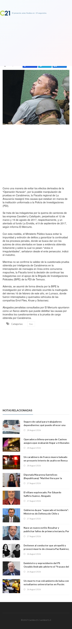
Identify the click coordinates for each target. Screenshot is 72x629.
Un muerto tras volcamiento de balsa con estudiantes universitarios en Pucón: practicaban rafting (46, 584)
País (31, 324)
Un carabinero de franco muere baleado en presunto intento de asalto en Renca (45, 459)
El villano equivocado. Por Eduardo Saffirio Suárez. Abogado (42, 494)
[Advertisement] (36, 154)
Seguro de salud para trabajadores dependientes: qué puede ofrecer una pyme (44, 425)
